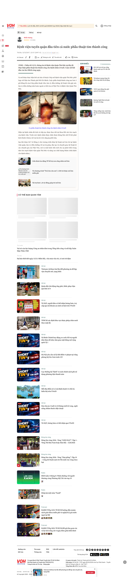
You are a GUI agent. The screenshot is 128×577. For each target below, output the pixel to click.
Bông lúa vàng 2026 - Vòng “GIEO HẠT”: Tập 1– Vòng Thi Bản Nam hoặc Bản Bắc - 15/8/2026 (59, 441)
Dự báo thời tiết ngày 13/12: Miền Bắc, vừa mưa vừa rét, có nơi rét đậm (44, 258)
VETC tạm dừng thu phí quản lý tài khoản (101, 90)
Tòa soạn (37, 549)
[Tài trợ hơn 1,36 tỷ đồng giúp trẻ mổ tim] (24, 182)
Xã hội (39, 32)
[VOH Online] (21, 562)
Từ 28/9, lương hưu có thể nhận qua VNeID (57, 423)
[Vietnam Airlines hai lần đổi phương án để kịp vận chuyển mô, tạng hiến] (28, 272)
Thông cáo (38, 552)
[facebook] (30, 57)
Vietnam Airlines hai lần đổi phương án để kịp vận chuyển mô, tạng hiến (59, 270)
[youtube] (90, 550)
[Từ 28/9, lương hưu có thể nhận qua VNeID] (28, 426)
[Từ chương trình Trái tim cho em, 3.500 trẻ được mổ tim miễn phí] (24, 172)
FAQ (47, 552)
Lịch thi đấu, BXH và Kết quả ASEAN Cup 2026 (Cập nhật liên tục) (49, 26)
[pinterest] (95, 550)
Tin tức (22, 32)
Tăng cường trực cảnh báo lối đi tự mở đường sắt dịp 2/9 (102, 113)
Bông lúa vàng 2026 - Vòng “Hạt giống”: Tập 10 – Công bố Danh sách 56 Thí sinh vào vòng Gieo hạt (59, 459)
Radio (43, 473)
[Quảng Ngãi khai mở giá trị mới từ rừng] (86, 102)
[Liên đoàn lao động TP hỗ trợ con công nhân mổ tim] (24, 161)
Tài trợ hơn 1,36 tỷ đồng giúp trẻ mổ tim (46, 183)
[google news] (100, 550)
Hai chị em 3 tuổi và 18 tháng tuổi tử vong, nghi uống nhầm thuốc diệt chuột (59, 407)
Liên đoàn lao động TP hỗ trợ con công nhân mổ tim (50, 161)
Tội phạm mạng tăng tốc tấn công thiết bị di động (102, 79)
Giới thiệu (19, 571)
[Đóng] (95, 569)
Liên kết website (58, 549)
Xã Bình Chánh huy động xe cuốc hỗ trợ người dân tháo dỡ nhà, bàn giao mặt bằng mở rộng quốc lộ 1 (59, 340)
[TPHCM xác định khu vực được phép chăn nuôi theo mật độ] (28, 323)
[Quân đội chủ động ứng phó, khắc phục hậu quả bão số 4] (28, 289)
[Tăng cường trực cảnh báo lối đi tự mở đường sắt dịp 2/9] (86, 113)
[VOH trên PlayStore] (104, 555)
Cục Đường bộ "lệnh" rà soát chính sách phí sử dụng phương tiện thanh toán (59, 372)
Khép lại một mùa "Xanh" (51, 493)
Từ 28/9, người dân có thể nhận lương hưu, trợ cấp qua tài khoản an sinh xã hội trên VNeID (59, 304)
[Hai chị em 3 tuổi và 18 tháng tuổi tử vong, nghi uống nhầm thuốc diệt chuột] (28, 409)
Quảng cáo (22, 549)
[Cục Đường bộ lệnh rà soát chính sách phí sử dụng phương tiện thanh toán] (28, 374)
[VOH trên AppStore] (94, 555)
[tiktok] (92, 550)
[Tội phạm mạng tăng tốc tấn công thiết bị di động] (86, 81)
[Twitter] (105, 550)
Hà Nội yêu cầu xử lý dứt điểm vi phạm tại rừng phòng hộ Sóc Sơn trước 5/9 (59, 355)
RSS (47, 549)
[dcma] (103, 550)
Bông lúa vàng (46, 437)
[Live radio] (10, 46)
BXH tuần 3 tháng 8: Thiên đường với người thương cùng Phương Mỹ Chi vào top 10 (58, 477)
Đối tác (20, 552)
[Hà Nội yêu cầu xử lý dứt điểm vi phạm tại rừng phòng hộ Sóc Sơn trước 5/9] (28, 357)
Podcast (44, 507)
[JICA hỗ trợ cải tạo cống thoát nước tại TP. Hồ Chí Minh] (86, 70)
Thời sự (31, 32)
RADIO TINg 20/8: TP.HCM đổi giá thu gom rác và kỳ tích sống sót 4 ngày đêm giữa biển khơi (59, 529)
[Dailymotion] (108, 550)
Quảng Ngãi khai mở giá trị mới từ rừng (101, 101)
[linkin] (97, 550)
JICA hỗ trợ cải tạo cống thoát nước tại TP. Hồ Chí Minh (102, 69)
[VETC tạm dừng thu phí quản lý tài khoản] (86, 91)
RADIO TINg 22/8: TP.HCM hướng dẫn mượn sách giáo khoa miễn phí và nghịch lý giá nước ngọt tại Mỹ (59, 512)
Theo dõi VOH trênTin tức (50, 52)
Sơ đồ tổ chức (26, 571)
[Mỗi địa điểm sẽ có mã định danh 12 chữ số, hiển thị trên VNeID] (28, 392)
